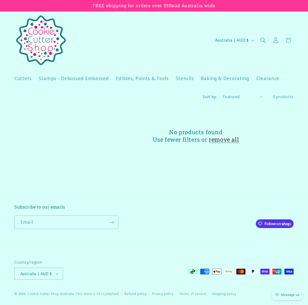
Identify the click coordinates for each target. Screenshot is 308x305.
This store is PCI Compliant (97, 293)
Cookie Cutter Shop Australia (51, 293)
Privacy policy (162, 293)
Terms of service (192, 293)
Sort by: (210, 96)
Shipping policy (224, 293)
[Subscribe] (111, 222)
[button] (263, 40)
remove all (224, 139)
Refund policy (136, 293)
